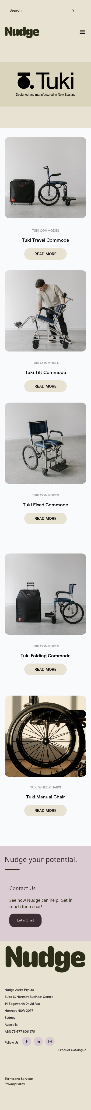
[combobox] (36, 10)
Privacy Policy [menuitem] (15, 1084)
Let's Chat (25, 920)
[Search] (73, 10)
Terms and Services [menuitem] (19, 1079)
